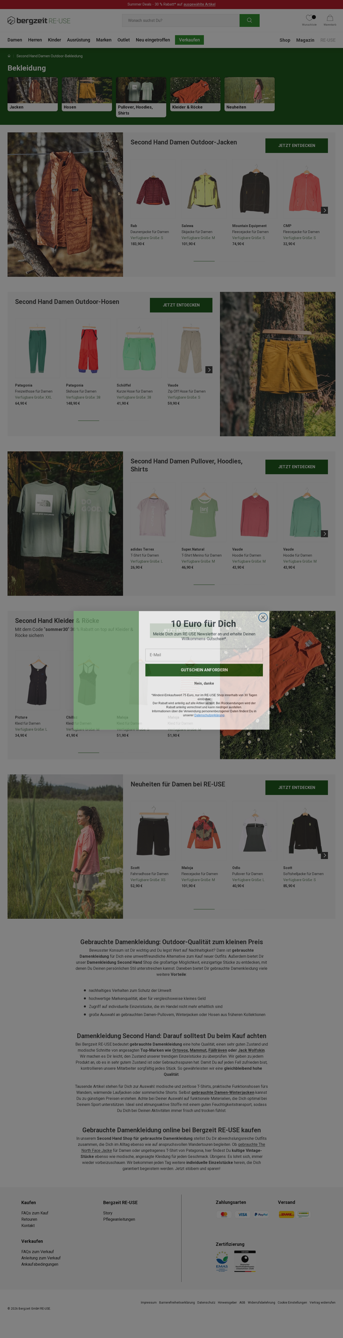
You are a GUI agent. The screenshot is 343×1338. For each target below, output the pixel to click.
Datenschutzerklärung (209, 714)
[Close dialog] (263, 616)
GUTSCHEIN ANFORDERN (204, 668)
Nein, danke (204, 682)
